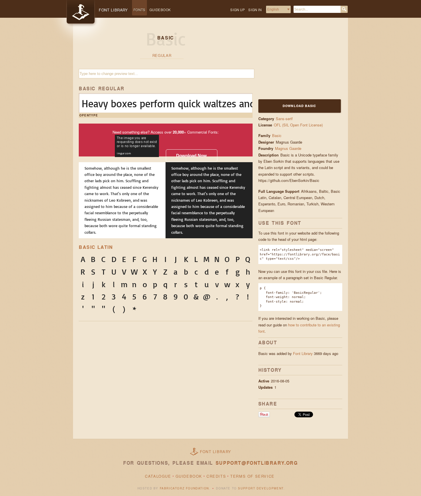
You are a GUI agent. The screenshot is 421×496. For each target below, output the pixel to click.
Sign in (254, 9)
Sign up (237, 9)
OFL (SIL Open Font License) (298, 125)
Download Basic (299, 106)
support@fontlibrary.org (257, 463)
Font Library (303, 353)
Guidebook (160, 9)
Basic (277, 135)
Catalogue (158, 476)
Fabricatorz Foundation (184, 488)
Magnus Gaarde (288, 148)
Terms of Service (252, 476)
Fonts (139, 9)
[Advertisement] (294, 62)
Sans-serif (284, 118)
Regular (162, 55)
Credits (216, 476)
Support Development (260, 488)
